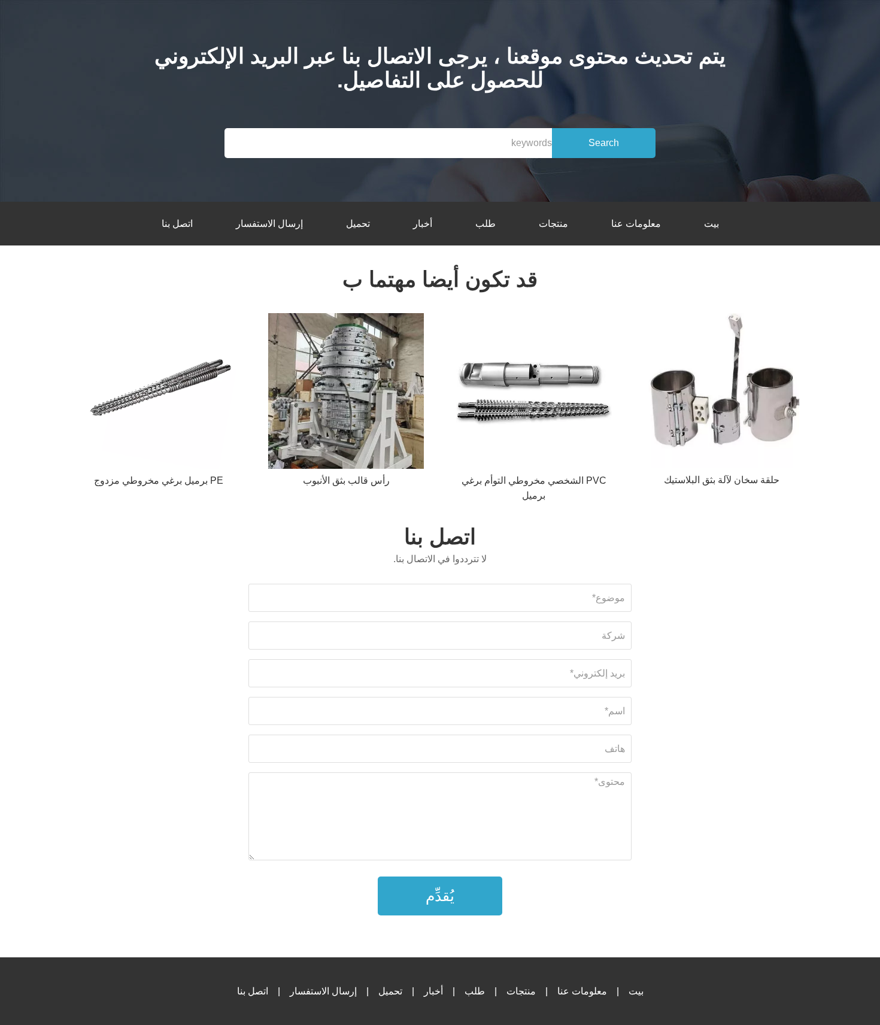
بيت (711, 224)
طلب (485, 224)
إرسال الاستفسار (269, 224)
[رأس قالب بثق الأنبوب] (346, 393)
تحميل (358, 224)
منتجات (553, 224)
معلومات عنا (636, 224)
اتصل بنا (177, 224)
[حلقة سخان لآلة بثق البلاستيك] (721, 392)
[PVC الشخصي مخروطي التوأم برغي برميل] (534, 393)
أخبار (422, 224)
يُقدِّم (440, 895)
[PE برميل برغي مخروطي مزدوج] (158, 393)
